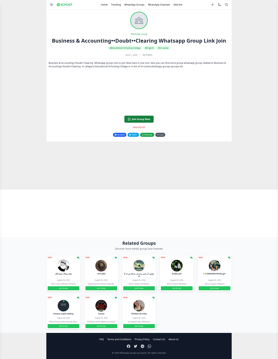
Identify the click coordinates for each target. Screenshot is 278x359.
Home (104, 4)
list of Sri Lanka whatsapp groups (152, 66)
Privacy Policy (142, 339)
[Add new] (212, 5)
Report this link (139, 127)
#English (149, 48)
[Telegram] (142, 346)
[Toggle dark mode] (219, 5)
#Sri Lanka (163, 48)
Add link (177, 4)
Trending (116, 4)
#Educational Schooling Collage (125, 48)
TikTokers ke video (139, 313)
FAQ (101, 339)
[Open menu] (51, 5)
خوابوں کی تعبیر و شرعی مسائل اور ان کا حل (139, 274)
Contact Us (159, 339)
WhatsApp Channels (159, 4)
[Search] (226, 5)
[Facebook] (128, 346)
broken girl (177, 273)
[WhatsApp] (149, 346)
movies (101, 313)
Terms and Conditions (119, 339)
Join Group (63, 288)
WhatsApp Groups (134, 4)
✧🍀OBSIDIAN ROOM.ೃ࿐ (214, 273)
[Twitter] (135, 346)
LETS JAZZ (101, 273)
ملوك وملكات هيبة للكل (63, 273)
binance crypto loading (63, 313)
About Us (174, 339)
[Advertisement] (133, 93)
